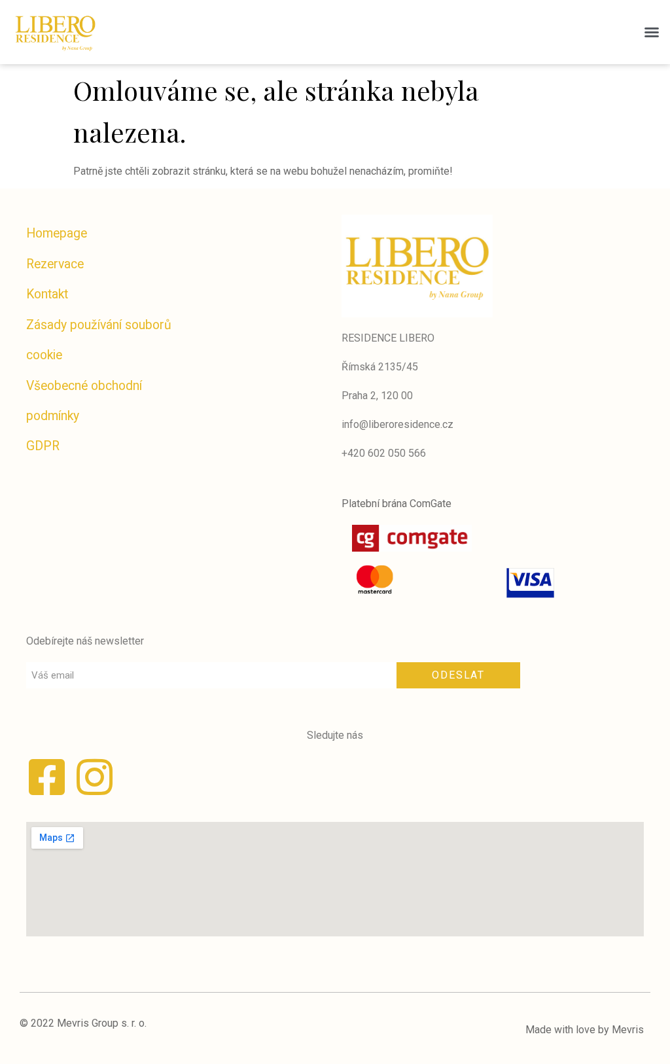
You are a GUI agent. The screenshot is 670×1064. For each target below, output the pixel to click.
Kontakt (47, 294)
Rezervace (55, 264)
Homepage (56, 233)
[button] (651, 32)
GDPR (43, 445)
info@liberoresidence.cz (397, 424)
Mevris (628, 1029)
